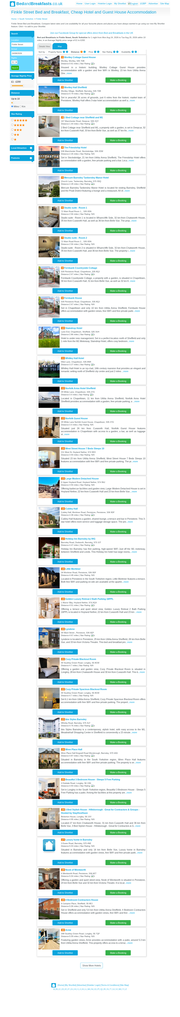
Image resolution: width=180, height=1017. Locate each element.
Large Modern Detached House (82, 478)
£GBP (143, 3)
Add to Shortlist (65, 80)
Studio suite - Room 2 (75, 238)
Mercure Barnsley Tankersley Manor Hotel (86, 177)
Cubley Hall (71, 509)
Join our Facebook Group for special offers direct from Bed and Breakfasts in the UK (91, 33)
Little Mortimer (73, 569)
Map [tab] (60, 46)
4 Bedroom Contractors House (81, 900)
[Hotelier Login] (93, 985)
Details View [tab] (44, 46)
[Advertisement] (157, 73)
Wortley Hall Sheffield (75, 87)
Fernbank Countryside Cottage (80, 268)
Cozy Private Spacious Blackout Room (86, 689)
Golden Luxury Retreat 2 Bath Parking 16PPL (89, 599)
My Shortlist (120, 3)
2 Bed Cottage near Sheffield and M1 (83, 117)
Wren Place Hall (73, 749)
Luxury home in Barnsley (78, 840)
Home (79, 3)
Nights (14, 58)
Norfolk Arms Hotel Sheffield (80, 388)
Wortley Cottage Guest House (80, 57)
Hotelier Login (105, 3)
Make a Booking (118, 80)
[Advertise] (81, 985)
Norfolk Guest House (76, 418)
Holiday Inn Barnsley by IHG (80, 539)
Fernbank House (73, 298)
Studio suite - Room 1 (75, 208)
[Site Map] (124, 985)
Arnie (68, 930)
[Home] (61, 985)
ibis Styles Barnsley (75, 719)
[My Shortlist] (70, 985)
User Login (90, 3)
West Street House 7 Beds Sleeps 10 (84, 448)
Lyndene (70, 629)
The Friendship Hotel (75, 147)
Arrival (14, 49)
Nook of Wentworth (75, 870)
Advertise (153, 3)
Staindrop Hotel (73, 328)
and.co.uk (39, 3)
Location (15, 40)
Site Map (164, 3)
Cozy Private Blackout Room (80, 659)
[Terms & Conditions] (110, 985)
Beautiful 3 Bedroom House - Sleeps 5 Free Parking (92, 779)
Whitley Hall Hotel (74, 358)
